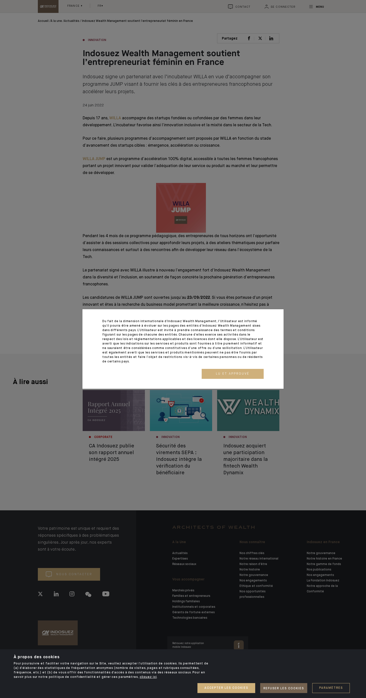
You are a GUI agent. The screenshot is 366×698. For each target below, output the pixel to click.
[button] (233, 374)
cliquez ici (148, 677)
